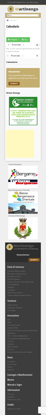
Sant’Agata (11, 290)
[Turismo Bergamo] (23, 187)
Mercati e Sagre (14, 384)
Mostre (9, 367)
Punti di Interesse (15, 266)
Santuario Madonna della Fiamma (19, 295)
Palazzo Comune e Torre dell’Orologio (20, 282)
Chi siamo (11, 394)
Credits (10, 404)
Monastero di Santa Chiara (16, 274)
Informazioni (13, 390)
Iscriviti (14, 84)
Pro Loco (10, 349)
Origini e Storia (12, 305)
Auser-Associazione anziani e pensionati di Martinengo (22, 332)
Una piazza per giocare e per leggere (19, 352)
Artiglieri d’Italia (12, 328)
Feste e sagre (12, 364)
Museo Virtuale (12, 347)
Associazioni (13, 315)
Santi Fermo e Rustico (15, 293)
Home (7, 20)
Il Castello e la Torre (14, 276)
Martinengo (24, 246)
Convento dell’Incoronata (16, 271)
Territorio (11, 300)
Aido (9, 320)
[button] (37, 56)
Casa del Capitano (13, 279)
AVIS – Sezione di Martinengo (17, 336)
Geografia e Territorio (14, 308)
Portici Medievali (13, 285)
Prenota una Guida (13, 400)
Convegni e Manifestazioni (19, 374)
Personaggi (11, 310)
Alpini (9, 322)
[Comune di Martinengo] (23, 239)
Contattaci (11, 397)
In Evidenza (11, 362)
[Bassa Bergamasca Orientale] (23, 213)
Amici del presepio (13, 325)
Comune (10, 341)
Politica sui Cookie (13, 409)
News (10, 357)
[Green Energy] (23, 111)
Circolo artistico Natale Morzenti (18, 339)
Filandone (10, 287)
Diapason (10, 344)
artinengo (26, 9)
